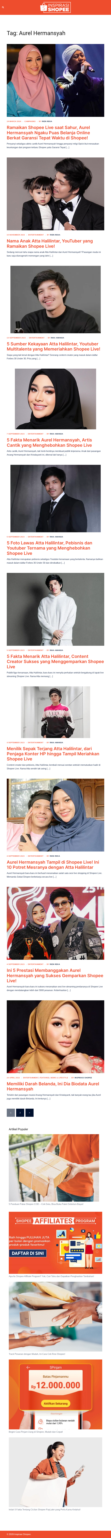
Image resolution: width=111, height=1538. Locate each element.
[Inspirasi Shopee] (55, 7)
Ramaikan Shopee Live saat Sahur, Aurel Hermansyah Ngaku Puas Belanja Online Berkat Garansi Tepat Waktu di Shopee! (48, 132)
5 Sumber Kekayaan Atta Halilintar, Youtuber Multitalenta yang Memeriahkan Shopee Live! (53, 346)
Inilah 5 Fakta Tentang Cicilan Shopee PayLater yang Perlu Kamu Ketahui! (44, 1509)
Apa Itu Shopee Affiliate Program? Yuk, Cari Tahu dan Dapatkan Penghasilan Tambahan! (51, 1276)
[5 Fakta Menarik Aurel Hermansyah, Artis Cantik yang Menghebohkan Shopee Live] (55, 399)
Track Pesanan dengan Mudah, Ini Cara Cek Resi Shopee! (37, 1354)
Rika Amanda (57, 338)
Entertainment (36, 235)
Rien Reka (47, 121)
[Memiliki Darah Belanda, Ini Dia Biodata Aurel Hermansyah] (55, 1037)
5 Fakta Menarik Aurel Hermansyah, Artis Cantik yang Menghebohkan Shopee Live (49, 442)
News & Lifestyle (59, 1078)
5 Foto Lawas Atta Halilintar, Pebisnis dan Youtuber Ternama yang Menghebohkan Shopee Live (49, 548)
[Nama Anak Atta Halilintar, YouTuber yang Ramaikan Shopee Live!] (55, 194)
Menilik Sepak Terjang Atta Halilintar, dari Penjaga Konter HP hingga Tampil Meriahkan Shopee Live (53, 754)
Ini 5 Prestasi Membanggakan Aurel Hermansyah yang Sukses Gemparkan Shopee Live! (55, 975)
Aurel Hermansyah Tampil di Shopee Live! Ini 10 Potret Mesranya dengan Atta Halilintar (53, 864)
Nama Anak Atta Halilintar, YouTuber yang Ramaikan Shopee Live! (50, 243)
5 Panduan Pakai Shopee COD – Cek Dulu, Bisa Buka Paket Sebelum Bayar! (46, 1204)
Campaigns (30, 121)
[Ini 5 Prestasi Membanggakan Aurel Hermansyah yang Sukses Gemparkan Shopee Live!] (55, 923)
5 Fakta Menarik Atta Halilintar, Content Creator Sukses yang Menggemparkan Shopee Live (55, 661)
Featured (45, 1078)
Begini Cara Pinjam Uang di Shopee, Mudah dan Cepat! (36, 1432)
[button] (3, 7)
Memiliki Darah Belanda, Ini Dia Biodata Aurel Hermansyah (53, 1086)
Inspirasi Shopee (83, 1078)
